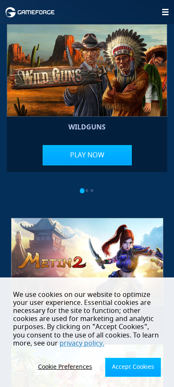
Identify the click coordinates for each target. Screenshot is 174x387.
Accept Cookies (133, 366)
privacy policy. (82, 343)
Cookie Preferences (65, 366)
